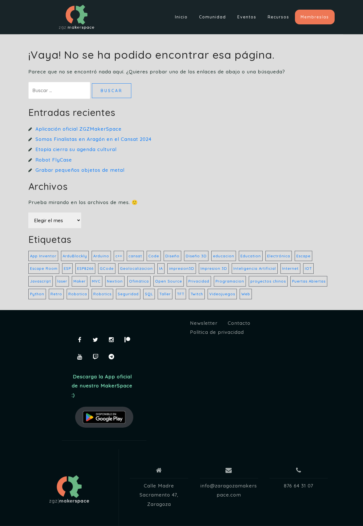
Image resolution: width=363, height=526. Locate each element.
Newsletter (204, 323)
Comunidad (212, 17)
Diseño (172, 256)
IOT (308, 268)
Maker (79, 281)
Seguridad (128, 294)
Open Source (168, 281)
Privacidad (198, 281)
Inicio (181, 17)
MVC (96, 281)
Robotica (77, 294)
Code (153, 256)
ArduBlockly (75, 256)
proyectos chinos (268, 281)
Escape (303, 256)
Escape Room (44, 268)
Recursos (278, 17)
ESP (67, 268)
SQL (149, 294)
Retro (56, 294)
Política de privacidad (217, 332)
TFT (180, 294)
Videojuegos (222, 294)
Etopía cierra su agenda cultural (76, 149)
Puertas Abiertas (309, 281)
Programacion (230, 281)
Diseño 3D (196, 256)
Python (37, 294)
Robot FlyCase (53, 160)
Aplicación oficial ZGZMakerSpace (78, 129)
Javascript (40, 281)
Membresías (315, 17)
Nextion (115, 281)
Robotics (102, 294)
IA (161, 268)
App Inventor (43, 256)
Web (245, 294)
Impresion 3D (214, 268)
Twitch (197, 294)
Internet (290, 268)
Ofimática (139, 281)
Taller (165, 294)
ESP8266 (85, 268)
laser (62, 281)
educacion (223, 256)
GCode (107, 268)
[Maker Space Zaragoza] (69, 489)
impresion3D (181, 268)
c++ (118, 256)
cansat (135, 256)
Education (250, 256)
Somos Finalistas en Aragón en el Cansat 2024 (93, 139)
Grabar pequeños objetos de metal (79, 170)
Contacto (239, 323)
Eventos (246, 17)
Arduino (101, 256)
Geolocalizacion (136, 268)
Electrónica (278, 256)
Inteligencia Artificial (254, 268)
